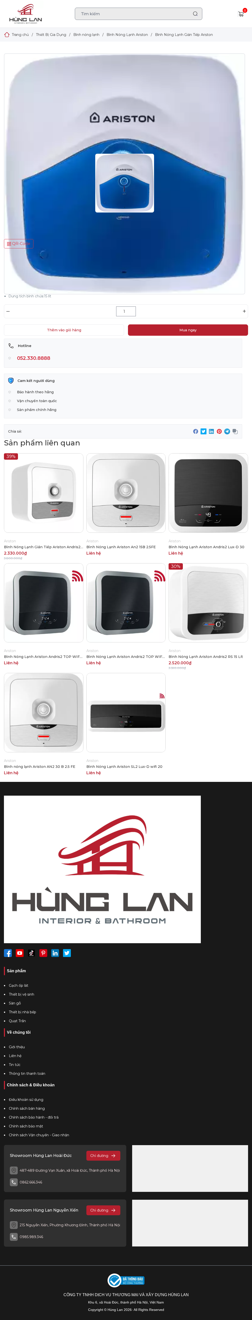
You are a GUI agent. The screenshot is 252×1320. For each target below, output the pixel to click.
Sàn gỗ (15, 1003)
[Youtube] (20, 953)
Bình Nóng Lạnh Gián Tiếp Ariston (184, 34)
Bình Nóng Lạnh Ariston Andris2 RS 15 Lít (206, 656)
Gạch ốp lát (18, 985)
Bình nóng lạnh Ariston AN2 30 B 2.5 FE (39, 766)
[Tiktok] (31, 953)
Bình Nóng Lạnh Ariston (127, 34)
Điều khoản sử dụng (26, 1099)
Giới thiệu (17, 1047)
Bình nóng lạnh (86, 34)
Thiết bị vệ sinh (21, 994)
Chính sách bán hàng (27, 1108)
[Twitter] (67, 953)
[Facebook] (8, 953)
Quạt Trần (17, 1021)
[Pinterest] (43, 953)
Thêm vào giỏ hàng (64, 330)
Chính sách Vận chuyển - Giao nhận (39, 1135)
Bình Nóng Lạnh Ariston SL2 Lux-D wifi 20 (124, 766)
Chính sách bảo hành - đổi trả (34, 1117)
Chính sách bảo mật (26, 1126)
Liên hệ (15, 1056)
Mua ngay (188, 330)
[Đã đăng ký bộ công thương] (126, 1281)
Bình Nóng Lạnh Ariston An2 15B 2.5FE (121, 547)
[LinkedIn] (55, 953)
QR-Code (20, 243)
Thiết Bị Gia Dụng (51, 34)
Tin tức (14, 1064)
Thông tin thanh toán (27, 1073)
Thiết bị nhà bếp (22, 1012)
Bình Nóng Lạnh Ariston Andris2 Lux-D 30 (206, 547)
